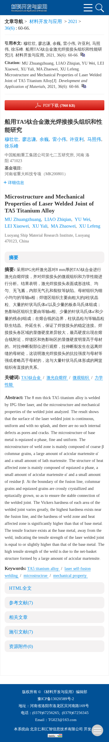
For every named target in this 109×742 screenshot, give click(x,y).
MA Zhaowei (63, 226)
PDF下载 (59, 105)
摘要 (13, 257)
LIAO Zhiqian (57, 219)
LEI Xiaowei (17, 226)
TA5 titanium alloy (43, 568)
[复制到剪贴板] (82, 54)
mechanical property (70, 575)
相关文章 (18, 617)
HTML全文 (20, 588)
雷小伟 (59, 139)
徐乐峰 (12, 146)
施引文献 (21, 631)
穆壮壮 (12, 139)
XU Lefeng (89, 226)
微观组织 (81, 378)
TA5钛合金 (31, 378)
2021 (72, 21)
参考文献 (21, 602)
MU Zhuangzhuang (23, 219)
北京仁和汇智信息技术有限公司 (56, 729)
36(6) (10, 28)
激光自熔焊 (57, 378)
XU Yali (39, 226)
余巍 (44, 139)
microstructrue (36, 575)
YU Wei (82, 219)
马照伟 (94, 139)
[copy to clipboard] (83, 86)
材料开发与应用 (45, 21)
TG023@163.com (62, 720)
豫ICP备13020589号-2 (55, 699)
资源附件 (21, 646)
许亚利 (77, 139)
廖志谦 (29, 139)
